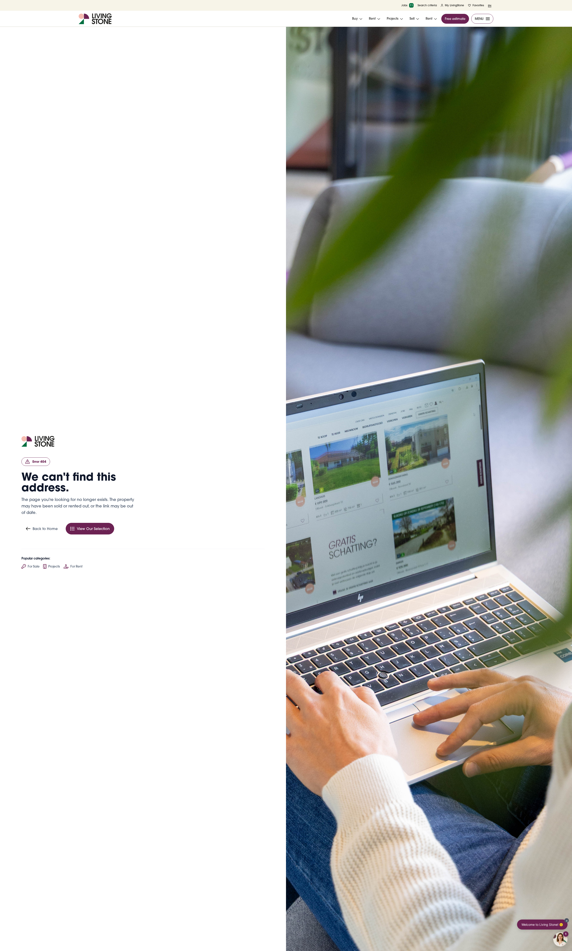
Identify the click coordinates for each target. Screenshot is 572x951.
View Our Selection (93, 528)
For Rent (76, 566)
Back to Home (45, 528)
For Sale (34, 566)
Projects (54, 566)
